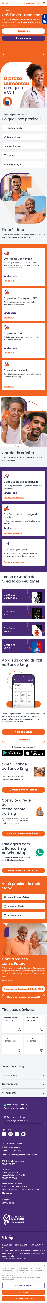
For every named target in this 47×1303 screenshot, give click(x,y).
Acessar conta (15, 915)
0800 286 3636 (9, 1202)
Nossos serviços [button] (11, 1075)
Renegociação (14, 164)
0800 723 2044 (9, 1178)
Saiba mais (23, 35)
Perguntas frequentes (31, 1039)
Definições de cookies (23, 1285)
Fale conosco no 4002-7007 (23, 870)
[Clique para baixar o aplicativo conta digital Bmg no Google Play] (13, 753)
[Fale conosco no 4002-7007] (39, 816)
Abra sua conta (23, 731)
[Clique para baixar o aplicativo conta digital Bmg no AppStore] (34, 753)
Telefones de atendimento (32, 1019)
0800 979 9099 (9, 1164)
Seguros (11, 155)
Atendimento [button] (9, 1092)
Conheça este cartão (14, 497)
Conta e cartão (14, 128)
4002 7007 (12, 1150)
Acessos (30, 3)
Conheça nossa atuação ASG (23, 997)
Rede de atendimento (10, 1039)
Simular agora (10, 276)
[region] (23, 57)
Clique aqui (7, 1193)
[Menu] (44, 3)
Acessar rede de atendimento (23, 833)
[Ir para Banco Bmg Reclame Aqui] (13, 1225)
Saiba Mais (9, 280)
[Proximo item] (43, 54)
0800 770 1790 (19, 1154)
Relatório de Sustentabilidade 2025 (23, 989)
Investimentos (14, 146)
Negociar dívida (16, 906)
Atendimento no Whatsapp (11, 1019)
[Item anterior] (3, 54)
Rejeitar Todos (23, 1292)
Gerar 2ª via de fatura (18, 897)
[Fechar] (44, 1265)
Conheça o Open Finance (23, 789)
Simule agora (23, 42)
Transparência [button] (10, 1084)
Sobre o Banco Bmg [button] (13, 1066)
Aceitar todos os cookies (23, 1299)
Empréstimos (13, 137)
